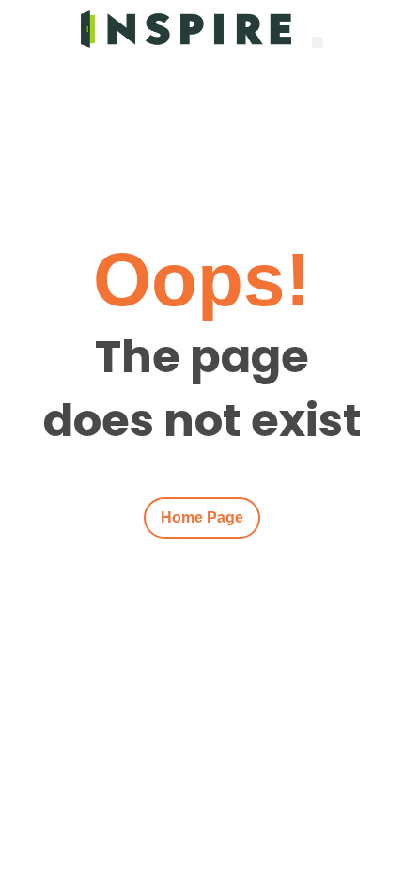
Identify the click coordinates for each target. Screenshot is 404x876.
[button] (318, 43)
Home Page (202, 517)
